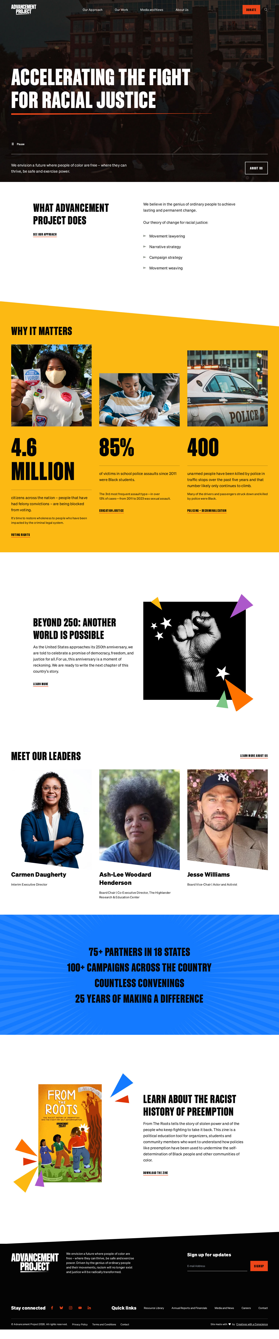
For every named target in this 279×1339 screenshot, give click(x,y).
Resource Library (154, 1308)
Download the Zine (155, 1173)
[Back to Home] (23, 10)
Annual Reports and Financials (189, 1308)
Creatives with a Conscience (252, 1324)
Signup (259, 1266)
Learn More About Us (254, 755)
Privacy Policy (80, 1324)
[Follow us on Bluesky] (61, 1307)
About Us (182, 10)
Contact (263, 1308)
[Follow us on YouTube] (79, 1307)
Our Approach (93, 10)
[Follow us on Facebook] (52, 1307)
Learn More (40, 684)
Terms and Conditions (104, 1324)
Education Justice (111, 510)
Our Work (121, 10)
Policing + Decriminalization (206, 510)
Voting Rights (20, 534)
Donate (251, 9)
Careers (246, 1308)
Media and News (151, 10)
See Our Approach (45, 234)
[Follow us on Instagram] (70, 1307)
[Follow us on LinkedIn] (89, 1307)
